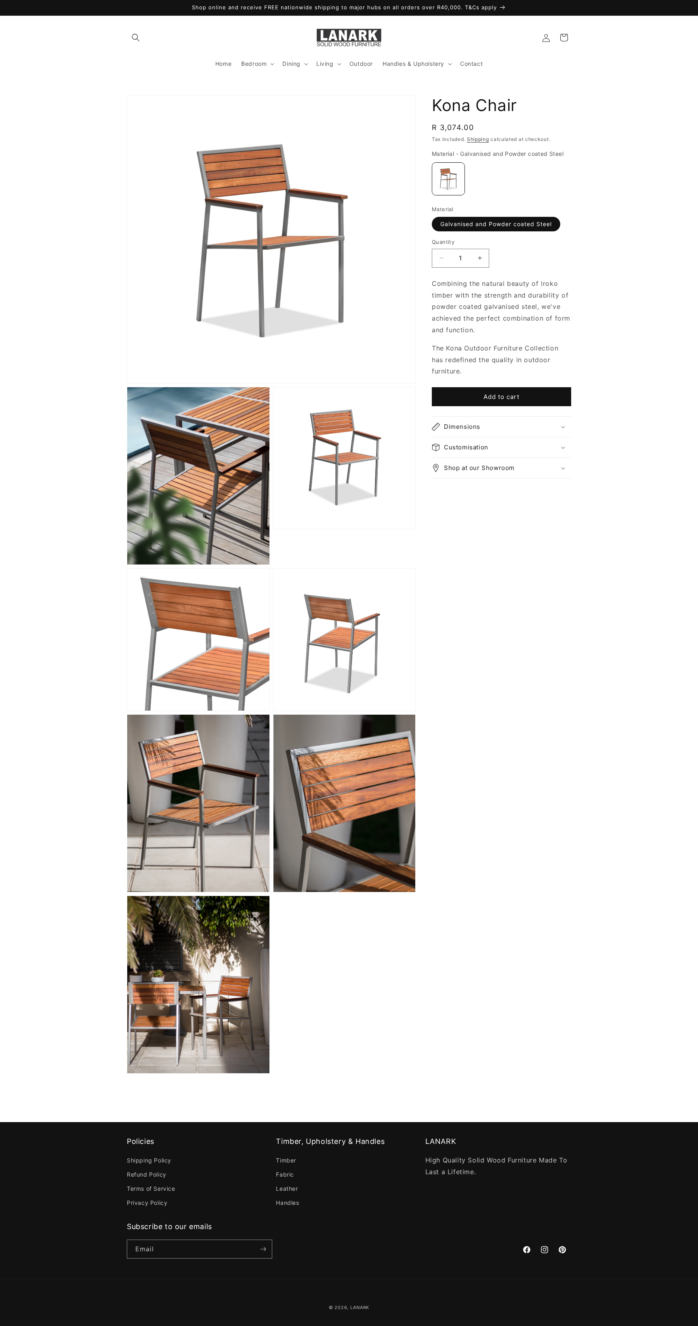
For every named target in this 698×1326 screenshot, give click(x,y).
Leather (287, 1188)
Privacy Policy (147, 1202)
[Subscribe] (263, 1249)
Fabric (285, 1174)
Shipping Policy (149, 1160)
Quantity (443, 242)
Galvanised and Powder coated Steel (496, 223)
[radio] (448, 178)
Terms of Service (151, 1188)
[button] (136, 37)
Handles (287, 1202)
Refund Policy (146, 1174)
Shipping (478, 139)
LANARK (359, 1307)
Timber (286, 1160)
